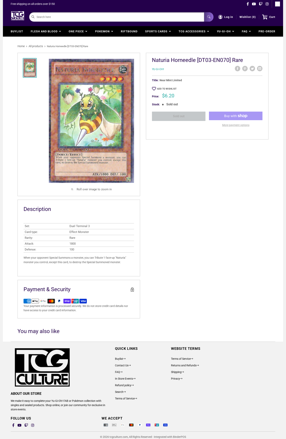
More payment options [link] (235, 125)
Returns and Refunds (184, 365)
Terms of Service (125, 398)
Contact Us (121, 365)
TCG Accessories (193, 31)
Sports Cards (157, 31)
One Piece (77, 31)
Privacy (175, 378)
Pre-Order (267, 31)
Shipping (176, 372)
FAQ (245, 31)
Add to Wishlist (166, 88)
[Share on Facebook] (237, 68)
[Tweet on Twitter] (252, 68)
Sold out (178, 116)
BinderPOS (179, 436)
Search (119, 391)
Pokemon (103, 31)
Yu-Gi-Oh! (158, 69)
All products (36, 46)
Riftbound (129, 31)
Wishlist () (248, 17)
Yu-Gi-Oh (224, 31)
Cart (272, 17)
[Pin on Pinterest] (245, 68)
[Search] (208, 17)
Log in (228, 17)
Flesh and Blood (45, 31)
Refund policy (123, 385)
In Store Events (124, 378)
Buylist (17, 31)
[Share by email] (259, 68)
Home (21, 46)
